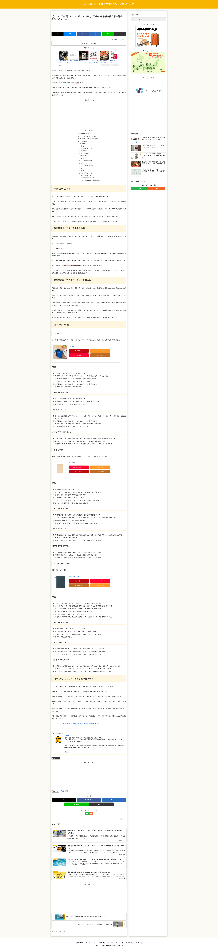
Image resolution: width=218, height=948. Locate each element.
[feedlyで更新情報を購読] (65, 752)
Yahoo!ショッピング (77, 355)
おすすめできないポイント (88, 153)
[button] (120, 34)
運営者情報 (129, 942)
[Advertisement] (89, 26)
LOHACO (98, 355)
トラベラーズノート (85, 168)
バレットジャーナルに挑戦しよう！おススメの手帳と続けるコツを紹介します (75, 723)
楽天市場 (77, 350)
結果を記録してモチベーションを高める (89, 138)
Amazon (99, 350)
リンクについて (120, 942)
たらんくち (68, 735)
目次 (86, 130)
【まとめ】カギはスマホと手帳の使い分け (89, 180)
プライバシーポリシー (91, 942)
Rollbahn (82, 143)
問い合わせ (80, 942)
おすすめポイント (86, 151)
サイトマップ (137, 942)
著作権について (109, 942)
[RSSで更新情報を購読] (68, 752)
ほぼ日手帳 (83, 155)
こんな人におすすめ (86, 148)
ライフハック (56, 758)
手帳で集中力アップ (83, 133)
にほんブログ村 (64, 791)
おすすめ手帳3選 (82, 141)
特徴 (82, 146)
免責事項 (101, 942)
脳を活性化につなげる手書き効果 (87, 136)
